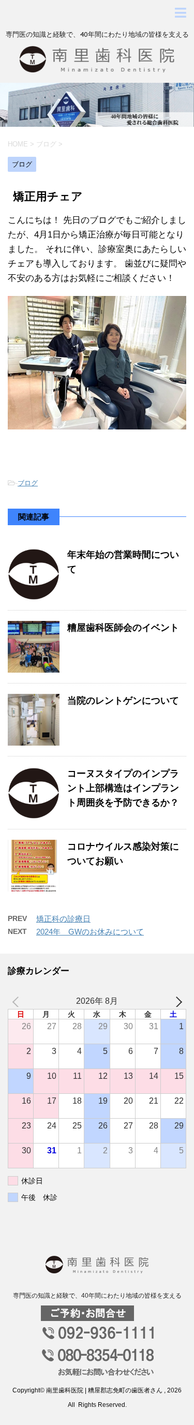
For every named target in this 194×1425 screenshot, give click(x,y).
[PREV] (17, 1001)
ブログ (28, 483)
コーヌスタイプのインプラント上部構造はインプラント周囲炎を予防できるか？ (123, 788)
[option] (97, 105)
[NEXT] (176, 1001)
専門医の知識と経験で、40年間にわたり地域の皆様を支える (97, 1295)
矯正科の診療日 (63, 918)
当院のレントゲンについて (123, 700)
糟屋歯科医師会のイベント (123, 627)
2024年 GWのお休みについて (90, 931)
